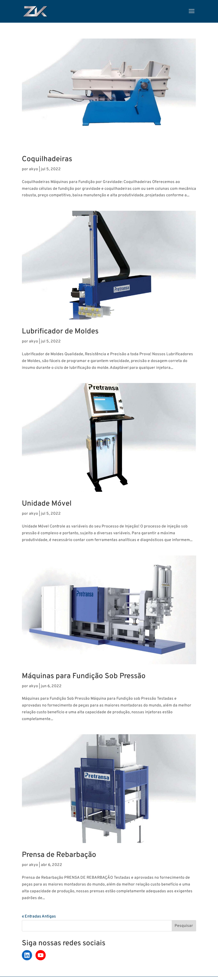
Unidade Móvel (47, 503)
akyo (33, 169)
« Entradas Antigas (39, 916)
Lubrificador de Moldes (60, 331)
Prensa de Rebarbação (59, 855)
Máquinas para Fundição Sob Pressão (84, 676)
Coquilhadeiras (47, 159)
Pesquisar (184, 925)
